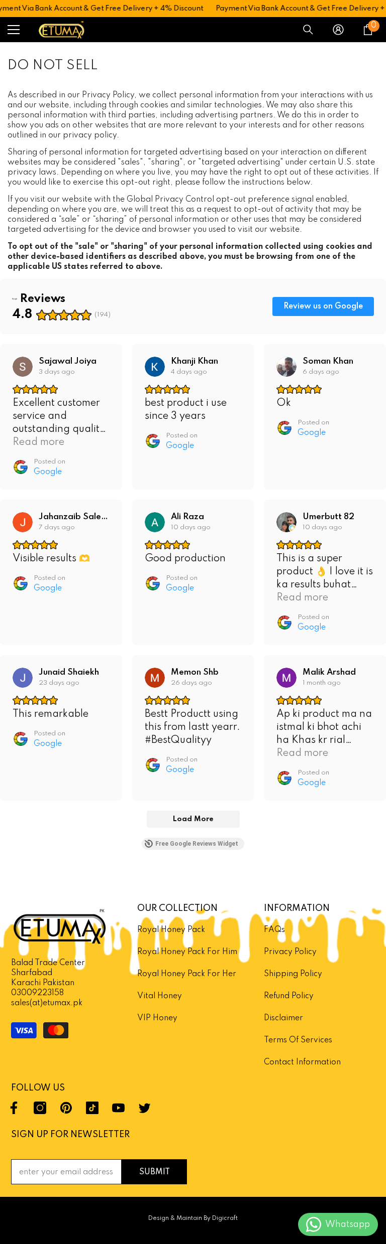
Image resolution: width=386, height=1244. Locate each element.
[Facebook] (14, 1108)
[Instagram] (40, 1108)
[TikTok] (92, 1108)
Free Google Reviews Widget (196, 843)
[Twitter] (144, 1108)
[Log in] (338, 29)
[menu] (14, 30)
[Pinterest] (66, 1108)
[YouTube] (118, 1108)
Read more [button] (38, 442)
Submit (154, 1172)
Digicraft (225, 1218)
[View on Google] (23, 367)
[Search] (308, 30)
